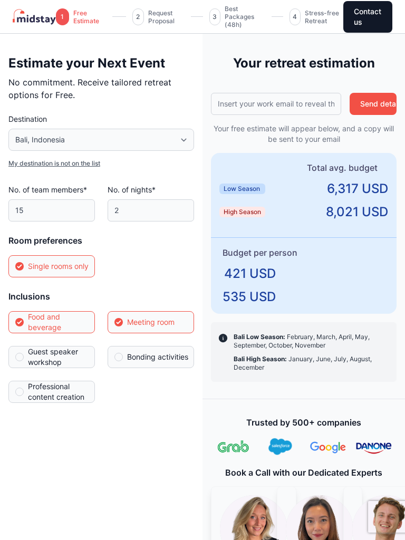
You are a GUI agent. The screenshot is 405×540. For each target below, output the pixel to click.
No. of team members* (47, 189)
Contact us (367, 16)
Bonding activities (157, 356)
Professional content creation (56, 391)
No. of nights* (132, 189)
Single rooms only (58, 266)
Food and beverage (44, 322)
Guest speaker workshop (53, 357)
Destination (27, 118)
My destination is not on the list (54, 163)
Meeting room (151, 321)
